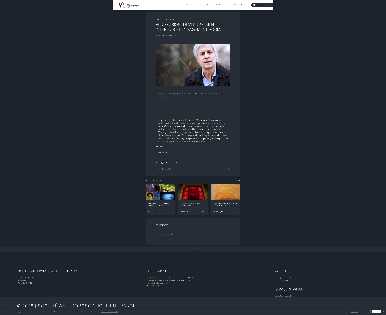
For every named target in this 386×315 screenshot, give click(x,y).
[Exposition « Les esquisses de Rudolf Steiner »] (225, 192)
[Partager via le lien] (171, 163)
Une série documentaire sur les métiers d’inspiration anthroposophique (160, 205)
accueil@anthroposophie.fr (284, 278)
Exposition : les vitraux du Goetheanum (190, 205)
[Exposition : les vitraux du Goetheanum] (193, 192)
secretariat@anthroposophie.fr (157, 283)
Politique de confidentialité (109, 312)
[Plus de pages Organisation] (243, 5)
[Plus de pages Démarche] (225, 5)
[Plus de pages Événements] (210, 5)
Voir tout (237, 180)
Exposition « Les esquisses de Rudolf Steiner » (225, 205)
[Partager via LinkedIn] (167, 163)
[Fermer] (383, 311)
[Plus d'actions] (229, 19)
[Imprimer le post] (176, 163)
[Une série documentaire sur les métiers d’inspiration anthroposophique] (160, 192)
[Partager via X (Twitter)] (162, 163)
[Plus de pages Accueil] (193, 5)
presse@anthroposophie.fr (284, 296)
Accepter (376, 312)
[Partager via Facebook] (157, 163)
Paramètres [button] (354, 312)
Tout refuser (365, 312)
